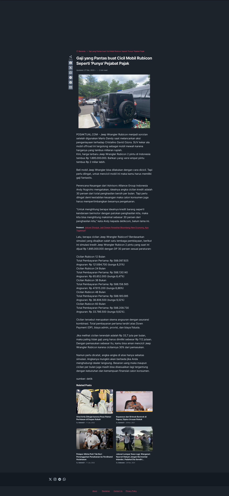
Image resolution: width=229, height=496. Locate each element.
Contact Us (118, 491)
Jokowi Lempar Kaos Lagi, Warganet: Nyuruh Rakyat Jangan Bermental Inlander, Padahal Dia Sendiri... (133, 457)
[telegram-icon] (59, 479)
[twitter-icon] (50, 479)
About (94, 491)
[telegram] (70, 77)
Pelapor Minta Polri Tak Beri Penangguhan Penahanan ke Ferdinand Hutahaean (94, 457)
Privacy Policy (131, 491)
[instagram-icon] (55, 479)
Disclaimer (106, 491)
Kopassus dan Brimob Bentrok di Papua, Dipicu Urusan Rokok (131, 418)
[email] (70, 87)
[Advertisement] (114, 28)
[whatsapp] (70, 72)
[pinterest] (70, 82)
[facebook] (70, 63)
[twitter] (70, 68)
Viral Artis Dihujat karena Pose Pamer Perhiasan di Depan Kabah (93, 418)
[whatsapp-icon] (64, 479)
